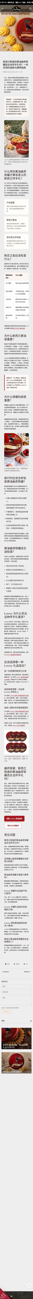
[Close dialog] (31, 639)
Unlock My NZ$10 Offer (11, 653)
